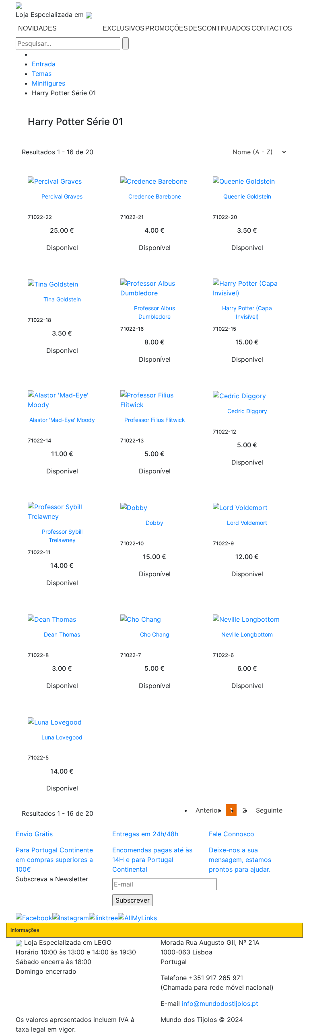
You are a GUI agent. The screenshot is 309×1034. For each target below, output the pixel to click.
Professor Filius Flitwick (154, 419)
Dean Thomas (62, 634)
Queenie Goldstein (247, 196)
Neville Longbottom (247, 634)
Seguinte (269, 810)
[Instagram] (70, 917)
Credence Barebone (154, 196)
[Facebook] (34, 917)
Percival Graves (61, 196)
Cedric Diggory (247, 410)
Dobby (154, 522)
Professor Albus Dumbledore (154, 312)
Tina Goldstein (62, 299)
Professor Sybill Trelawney (62, 535)
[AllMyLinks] (137, 917)
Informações (24, 930)
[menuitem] (37, 28)
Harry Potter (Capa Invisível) (247, 312)
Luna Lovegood (61, 737)
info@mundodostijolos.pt (220, 1003)
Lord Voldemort (247, 522)
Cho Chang (154, 634)
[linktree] (103, 917)
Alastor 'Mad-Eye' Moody (62, 419)
